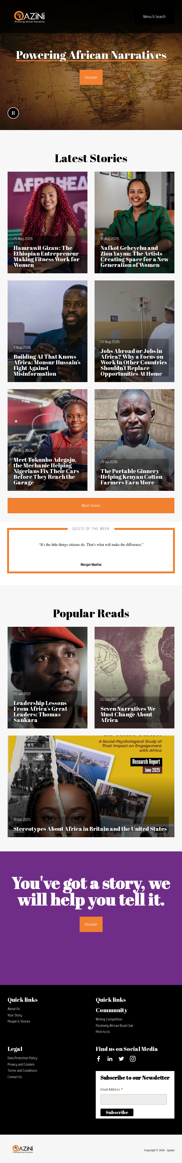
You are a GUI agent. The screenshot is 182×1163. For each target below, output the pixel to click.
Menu (154, 16)
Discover (91, 77)
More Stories (91, 505)
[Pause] (13, 113)
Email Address (111, 1089)
